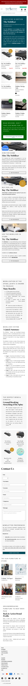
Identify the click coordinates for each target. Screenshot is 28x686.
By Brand (3, 649)
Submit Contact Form (14, 552)
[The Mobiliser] (11, 9)
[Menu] (2, 9)
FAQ (2, 654)
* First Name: (6, 481)
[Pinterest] (2, 678)
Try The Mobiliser (15, 261)
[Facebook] (13, 678)
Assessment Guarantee (6, 661)
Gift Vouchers (4, 652)
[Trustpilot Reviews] (23, 7)
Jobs (2, 670)
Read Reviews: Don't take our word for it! (14, 137)
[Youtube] (9, 678)
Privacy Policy (4, 664)
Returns (3, 659)
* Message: (5, 508)
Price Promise (4, 663)
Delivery (3, 658)
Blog (2, 647)
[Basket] (3, 674)
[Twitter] (16, 678)
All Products (4, 651)
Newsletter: (5, 533)
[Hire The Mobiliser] (14, 146)
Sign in (22, 10)
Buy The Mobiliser (15, 219)
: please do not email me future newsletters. (15, 540)
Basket (25, 10)
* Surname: (5, 488)
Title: (4, 474)
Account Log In (4, 666)
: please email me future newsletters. (15, 537)
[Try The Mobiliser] (14, 227)
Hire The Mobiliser (15, 172)
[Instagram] (5, 678)
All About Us (4, 668)
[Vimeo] (19, 678)
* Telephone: (6, 501)
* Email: (4, 494)
